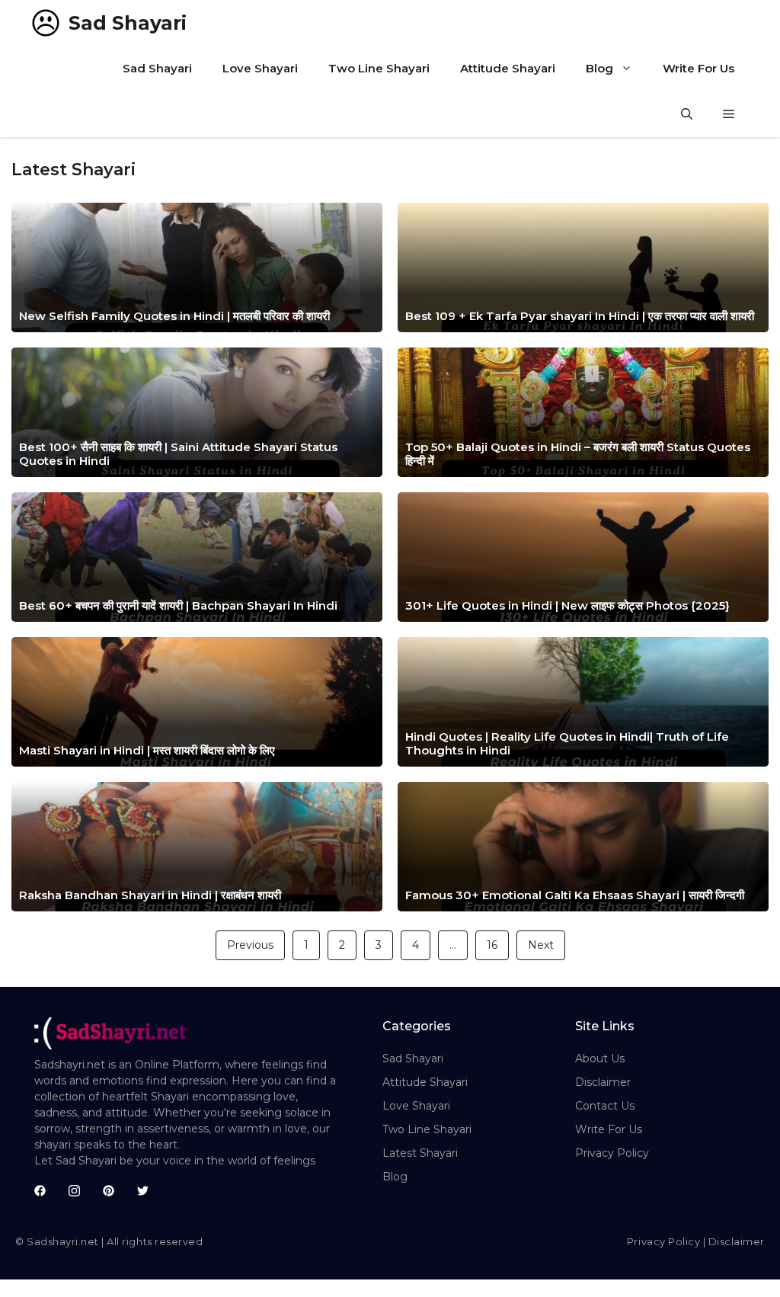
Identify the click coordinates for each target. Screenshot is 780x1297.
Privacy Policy (612, 1153)
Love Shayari (260, 68)
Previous (250, 945)
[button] (687, 114)
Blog (599, 68)
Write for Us (608, 1129)
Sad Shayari (128, 22)
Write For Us (698, 68)
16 (492, 945)
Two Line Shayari (379, 68)
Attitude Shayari (507, 68)
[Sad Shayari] (45, 23)
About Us (600, 1058)
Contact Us (605, 1106)
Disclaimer (603, 1082)
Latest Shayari (420, 1153)
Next (541, 945)
